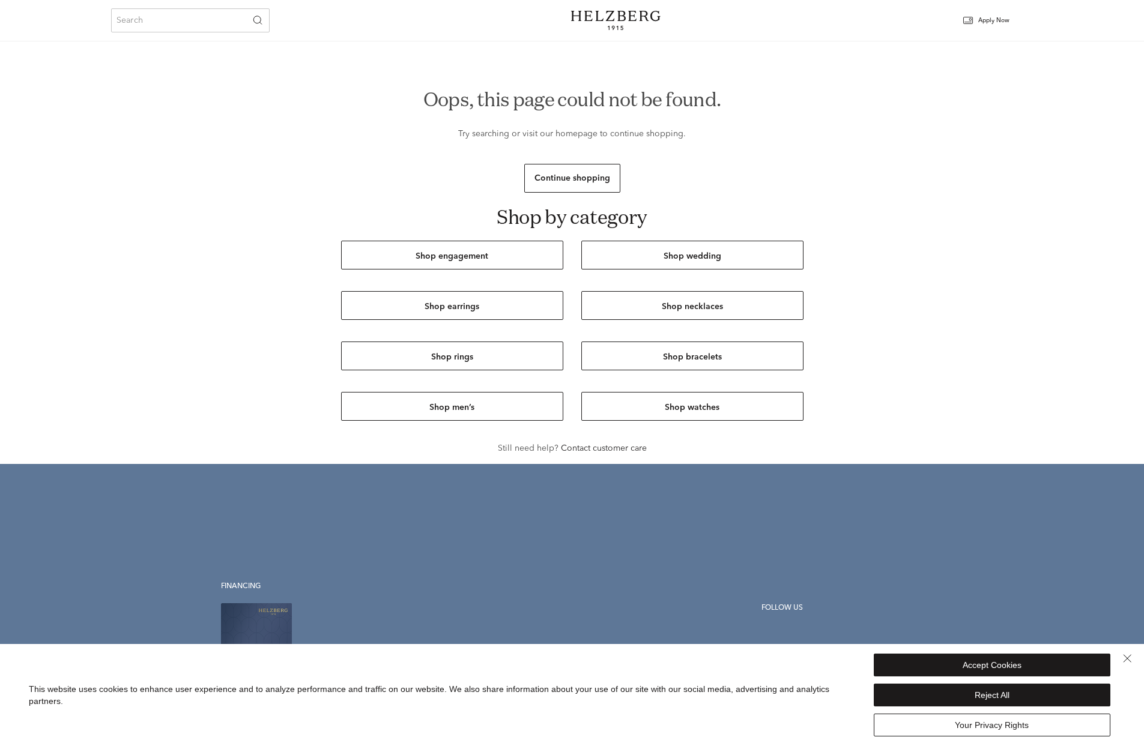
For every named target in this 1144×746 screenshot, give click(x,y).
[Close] (1127, 658)
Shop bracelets (692, 357)
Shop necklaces (692, 306)
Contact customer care (604, 448)
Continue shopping (572, 178)
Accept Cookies (992, 665)
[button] (993, 21)
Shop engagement (452, 256)
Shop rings (452, 357)
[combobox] (190, 20)
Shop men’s (451, 407)
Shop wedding (692, 256)
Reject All (992, 695)
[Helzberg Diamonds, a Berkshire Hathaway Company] (615, 20)
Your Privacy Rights (992, 725)
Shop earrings (452, 306)
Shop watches (692, 407)
